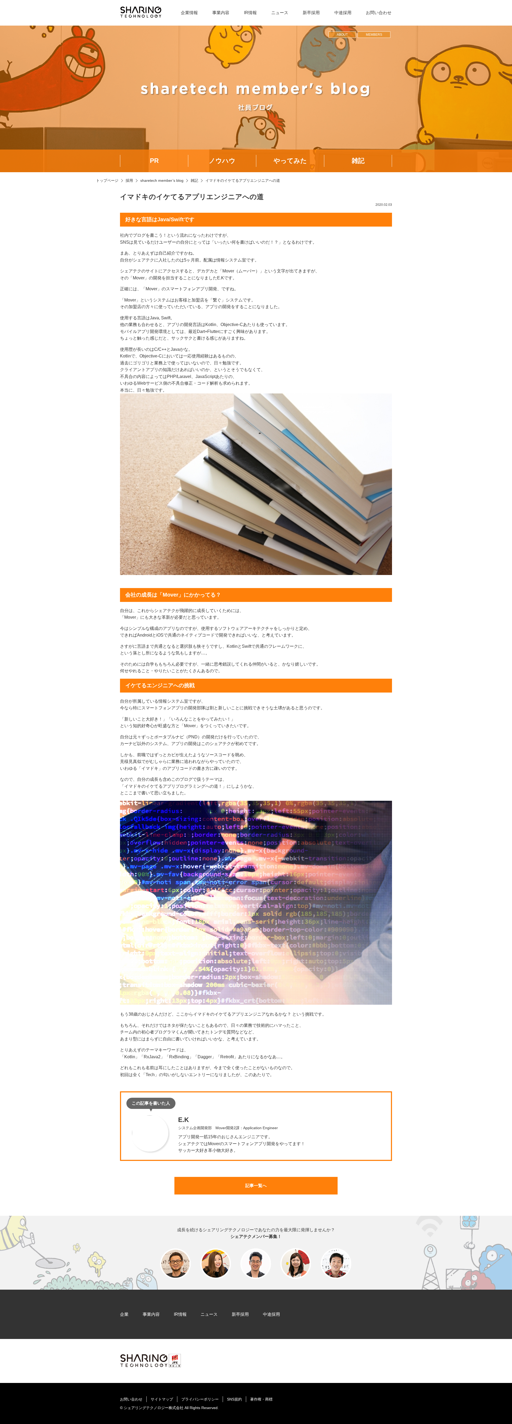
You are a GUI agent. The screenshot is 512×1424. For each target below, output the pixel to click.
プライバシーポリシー (200, 1399)
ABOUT (342, 35)
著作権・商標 (261, 1399)
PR (154, 160)
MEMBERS (374, 35)
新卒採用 (311, 12)
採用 (129, 180)
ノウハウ (222, 160)
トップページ (107, 180)
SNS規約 (234, 1399)
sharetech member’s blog (161, 180)
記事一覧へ (256, 1185)
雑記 (358, 160)
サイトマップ (162, 1399)
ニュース (279, 12)
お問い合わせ (378, 12)
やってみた (290, 160)
